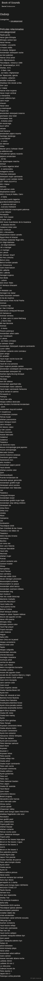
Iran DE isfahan (6, 382)
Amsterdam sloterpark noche (12, 53)
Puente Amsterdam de (9, 478)
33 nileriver (4, 144)
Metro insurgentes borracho (11, 667)
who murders (5, 462)
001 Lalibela (5, 273)
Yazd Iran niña (6, 399)
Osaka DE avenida (7, 786)
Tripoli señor (5, 837)
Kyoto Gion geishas (8, 721)
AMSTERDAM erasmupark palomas (14, 210)
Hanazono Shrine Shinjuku (11, 736)
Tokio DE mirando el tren (10, 695)
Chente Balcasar (7, 655)
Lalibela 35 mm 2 (7, 963)
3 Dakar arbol (5, 220)
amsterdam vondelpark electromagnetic (16, 369)
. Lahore (3, 280)
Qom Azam (4, 791)
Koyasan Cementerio (8, 731)
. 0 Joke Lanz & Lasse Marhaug (13, 318)
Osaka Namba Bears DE (10, 690)
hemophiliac (5, 569)
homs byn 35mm (7, 880)
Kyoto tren (4, 693)
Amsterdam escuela (8, 652)
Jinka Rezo (4, 508)
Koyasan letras (6, 753)
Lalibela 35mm (6, 961)
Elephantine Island (7, 192)
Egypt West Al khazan (9, 237)
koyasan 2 (4, 751)
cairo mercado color (8, 801)
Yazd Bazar (4, 789)
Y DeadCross (5, 412)
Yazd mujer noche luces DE (11, 359)
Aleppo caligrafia (7, 650)
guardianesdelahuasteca (10, 202)
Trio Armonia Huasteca (9, 900)
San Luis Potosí (6, 665)
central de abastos (7, 662)
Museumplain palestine (9, 910)
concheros (4, 538)
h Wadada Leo (6, 290)
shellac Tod (4, 898)
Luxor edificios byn (7, 98)
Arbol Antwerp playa (8, 948)
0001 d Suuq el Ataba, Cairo (11, 194)
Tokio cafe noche (7, 766)
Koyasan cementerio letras (11, 726)
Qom (2, 473)
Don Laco (4, 85)
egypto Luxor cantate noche (11, 179)
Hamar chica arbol (7, 58)
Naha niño (4, 637)
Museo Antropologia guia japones (13, 447)
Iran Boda (4, 278)
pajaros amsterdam (8, 156)
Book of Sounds (11, 2)
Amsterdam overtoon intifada (12, 589)
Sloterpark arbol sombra (10, 485)
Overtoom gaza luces (8, 457)
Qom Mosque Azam (8, 422)
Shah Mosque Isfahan (9, 612)
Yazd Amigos (5, 376)
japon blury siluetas (8, 710)
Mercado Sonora (7, 452)
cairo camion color (7, 683)
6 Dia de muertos (7, 298)
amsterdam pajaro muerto (10, 134)
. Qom (2, 407)
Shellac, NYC (5, 68)
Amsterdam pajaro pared (10, 465)
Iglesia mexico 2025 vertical (11, 678)
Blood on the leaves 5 (9, 850)
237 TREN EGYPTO (8, 182)
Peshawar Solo (6, 118)
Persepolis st (5, 394)
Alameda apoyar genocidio (11, 480)
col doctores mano (7, 445)
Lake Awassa (5, 632)
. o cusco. (4, 141)
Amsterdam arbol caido (9, 333)
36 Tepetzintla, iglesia (9, 75)
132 (1, 521)
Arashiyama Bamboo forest (11, 703)
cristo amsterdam (7, 915)
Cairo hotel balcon (7, 268)
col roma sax (5, 543)
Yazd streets (5, 468)
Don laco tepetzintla (8, 895)
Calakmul (4, 437)
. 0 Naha (3, 197)
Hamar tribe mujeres (8, 91)
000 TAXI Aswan (7, 217)
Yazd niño (4, 551)
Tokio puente (5, 756)
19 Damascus (5, 313)
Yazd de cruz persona (9, 364)
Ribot (2, 516)
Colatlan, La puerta (8, 45)
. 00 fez (3, 159)
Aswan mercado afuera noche (12, 958)
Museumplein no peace (9, 584)
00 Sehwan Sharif (7, 255)
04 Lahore (4, 253)
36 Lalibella (4, 270)
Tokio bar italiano (7, 738)
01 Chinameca (6, 265)
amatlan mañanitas (8, 80)
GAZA (2, 847)
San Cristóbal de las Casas (11, 528)
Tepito (2, 647)
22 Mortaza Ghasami (8, 285)
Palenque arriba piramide (10, 976)
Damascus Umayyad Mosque (12, 311)
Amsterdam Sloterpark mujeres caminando (17, 346)
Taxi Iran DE (5, 931)
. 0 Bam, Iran (5, 70)
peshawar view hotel (8, 116)
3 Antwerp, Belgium (8, 50)
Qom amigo (5, 354)
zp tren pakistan (6, 55)
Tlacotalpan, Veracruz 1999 (11, 63)
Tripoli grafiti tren (7, 824)
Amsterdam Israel (7, 498)
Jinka (2, 146)
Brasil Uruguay (6, 796)
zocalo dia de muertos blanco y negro (15, 675)
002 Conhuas (5, 230)
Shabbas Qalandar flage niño (12, 240)
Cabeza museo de (7, 969)
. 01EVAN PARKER (8, 207)
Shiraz (2, 566)
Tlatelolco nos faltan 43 (9, 531)
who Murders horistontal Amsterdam (14, 404)
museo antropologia (8, 450)
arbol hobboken (6, 946)
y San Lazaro (5, 430)
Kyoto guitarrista (6, 774)
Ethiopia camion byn (8, 40)
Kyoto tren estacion (8, 733)
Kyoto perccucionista (8, 741)
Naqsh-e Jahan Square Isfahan (12, 614)
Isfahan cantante (7, 829)
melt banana (5, 131)
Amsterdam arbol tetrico (10, 586)
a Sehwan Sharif (7, 344)
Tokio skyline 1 (6, 971)
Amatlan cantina (6, 670)
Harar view (4, 106)
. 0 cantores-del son (8, 204)
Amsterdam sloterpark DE (10, 371)
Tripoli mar (4, 111)
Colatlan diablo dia (7, 913)
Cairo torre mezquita (8, 680)
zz (1, 288)
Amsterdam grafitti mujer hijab (12, 500)
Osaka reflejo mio (7, 758)
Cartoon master (6, 564)
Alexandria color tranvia (9, 799)
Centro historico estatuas (10, 455)
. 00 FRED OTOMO (8, 341)
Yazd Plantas (5, 571)
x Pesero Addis (6, 48)
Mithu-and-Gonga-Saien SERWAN (14, 885)
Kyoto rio (3, 870)
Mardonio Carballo (7, 599)
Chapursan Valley (7, 809)
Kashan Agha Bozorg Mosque (12, 374)
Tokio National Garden (9, 781)
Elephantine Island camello (11, 235)
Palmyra (3, 397)
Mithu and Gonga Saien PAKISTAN (14, 812)
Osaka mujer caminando (10, 764)
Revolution (4, 817)
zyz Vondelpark (6, 336)
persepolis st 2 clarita (8, 882)
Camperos (4, 518)
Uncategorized (16, 21)
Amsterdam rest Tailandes (10, 488)
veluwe (3, 129)
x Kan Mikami (5, 212)
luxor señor (4, 126)
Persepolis (4, 215)
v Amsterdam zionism (8, 414)
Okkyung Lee (5, 920)
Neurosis (3, 554)
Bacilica (3, 541)
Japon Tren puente (7, 857)
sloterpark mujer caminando (11, 177)
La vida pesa (5, 966)
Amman (3, 303)
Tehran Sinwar (6, 361)
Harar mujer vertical (8, 93)
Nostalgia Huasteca (8, 657)
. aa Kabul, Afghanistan (9, 73)
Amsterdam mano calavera (11, 387)
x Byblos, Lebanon (7, 78)
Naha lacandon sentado (9, 296)
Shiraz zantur (5, 804)
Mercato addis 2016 (8, 576)
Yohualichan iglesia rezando (11, 154)
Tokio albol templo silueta (10, 862)
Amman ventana (6, 316)
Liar (1, 490)
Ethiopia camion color (9, 624)
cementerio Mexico (7, 794)
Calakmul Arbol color (8, 227)
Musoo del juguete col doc (10, 617)
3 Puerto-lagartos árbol (9, 166)
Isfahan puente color (8, 470)
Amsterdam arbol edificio (10, 953)
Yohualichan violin (7, 189)
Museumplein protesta (9, 581)
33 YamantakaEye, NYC (10, 65)
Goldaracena (8, 6)
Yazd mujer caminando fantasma (13, 389)
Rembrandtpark (6, 475)
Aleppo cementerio (7, 642)
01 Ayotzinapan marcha (9, 161)
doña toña (4, 903)
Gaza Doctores (6, 432)
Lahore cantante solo (8, 561)
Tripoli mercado (6, 630)
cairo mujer (4, 101)
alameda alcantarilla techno (11, 708)
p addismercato (6, 151)
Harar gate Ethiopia (8, 37)
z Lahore (3, 339)
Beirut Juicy (5, 260)
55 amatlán (4, 356)
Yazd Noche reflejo (7, 926)
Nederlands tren (6, 460)
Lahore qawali (5, 807)
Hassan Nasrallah (7, 549)
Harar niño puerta (7, 619)
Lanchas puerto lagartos (10, 199)
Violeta (3, 513)
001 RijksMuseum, (7, 60)
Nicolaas (3, 379)
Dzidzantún (4, 523)
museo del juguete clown (10, 673)
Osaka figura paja (7, 855)
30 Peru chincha (6, 258)
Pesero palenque (7, 331)
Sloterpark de (5, 505)
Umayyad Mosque (7, 495)
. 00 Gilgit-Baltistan (8, 245)
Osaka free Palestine (8, 700)
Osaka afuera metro (8, 728)
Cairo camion (5, 956)
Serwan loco (5, 893)
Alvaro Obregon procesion (10, 579)
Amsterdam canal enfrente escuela (14, 918)
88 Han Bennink (6, 323)
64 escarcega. (6, 123)
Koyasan (3, 748)
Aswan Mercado (6, 435)
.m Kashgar (4, 250)
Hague (2, 635)
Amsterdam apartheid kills (10, 384)
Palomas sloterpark (8, 174)
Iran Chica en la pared (9, 640)
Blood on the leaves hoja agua (12, 839)
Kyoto (2, 718)
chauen (3, 103)
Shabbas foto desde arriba (11, 83)
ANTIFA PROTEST (8, 602)
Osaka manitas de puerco (10, 860)
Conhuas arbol (6, 660)
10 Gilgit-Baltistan (7, 242)
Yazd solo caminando (8, 928)
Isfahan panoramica (8, 419)
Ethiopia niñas (6, 622)
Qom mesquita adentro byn (11, 941)
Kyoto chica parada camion (11, 705)
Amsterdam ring (6, 592)
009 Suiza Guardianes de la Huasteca (15, 222)
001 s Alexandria (7, 232)
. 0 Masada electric (7, 225)
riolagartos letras (7, 172)
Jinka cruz (4, 511)
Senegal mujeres (7, 275)
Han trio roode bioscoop (10, 597)
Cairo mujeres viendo (8, 688)
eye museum (5, 594)
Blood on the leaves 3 (9, 845)
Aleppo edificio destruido (10, 402)
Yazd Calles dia (6, 604)
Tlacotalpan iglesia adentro (11, 908)
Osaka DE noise (6, 713)
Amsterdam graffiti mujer (10, 483)
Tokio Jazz (4, 779)
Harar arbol (4, 951)
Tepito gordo (5, 35)
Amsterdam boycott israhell (11, 409)
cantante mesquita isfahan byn (12, 936)
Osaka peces (5, 867)
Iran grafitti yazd (6, 819)
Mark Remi (4, 746)
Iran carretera (5, 574)
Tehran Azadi (5, 417)
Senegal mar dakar (8, 293)
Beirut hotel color (7, 645)
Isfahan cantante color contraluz (13, 351)
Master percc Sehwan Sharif (11, 149)
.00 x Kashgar (5, 247)
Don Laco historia (7, 546)
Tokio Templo (5, 723)
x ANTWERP (5, 139)
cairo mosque (5, 424)
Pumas (3, 559)
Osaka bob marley (7, 716)
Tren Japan (4, 784)
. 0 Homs (3, 328)
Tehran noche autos (8, 832)
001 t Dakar (5, 184)
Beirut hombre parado (9, 263)
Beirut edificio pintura (8, 872)
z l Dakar (3, 88)
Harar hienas (5, 42)
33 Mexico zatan (6, 427)
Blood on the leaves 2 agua (11, 842)
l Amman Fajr (5, 306)
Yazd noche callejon (8, 933)
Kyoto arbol (4, 865)
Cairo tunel (4, 685)
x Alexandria (5, 96)
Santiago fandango (7, 136)
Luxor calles (5, 349)
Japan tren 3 (5, 974)
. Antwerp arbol (6, 121)
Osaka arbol (5, 761)
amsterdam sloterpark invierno (12, 113)
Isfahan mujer (5, 556)
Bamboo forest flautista (9, 698)
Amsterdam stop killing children (13, 503)
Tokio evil (4, 776)
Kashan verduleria (7, 923)
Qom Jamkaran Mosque (10, 834)
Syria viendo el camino (9, 392)
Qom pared (4, 938)
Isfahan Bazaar (6, 827)
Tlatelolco (4, 442)
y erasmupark (5, 108)
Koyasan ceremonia (8, 769)
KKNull (3, 164)
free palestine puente (8, 852)
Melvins (3, 187)
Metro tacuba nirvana (8, 536)
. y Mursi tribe (5, 321)
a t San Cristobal (7, 308)
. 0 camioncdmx (6, 169)
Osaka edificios (6, 771)
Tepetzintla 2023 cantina (10, 905)
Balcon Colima (6, 609)
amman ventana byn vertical (11, 877)
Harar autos (5, 875)
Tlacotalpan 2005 (7, 526)
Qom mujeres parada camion (12, 366)
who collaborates (7, 822)
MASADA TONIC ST (8, 888)
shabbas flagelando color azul (12, 814)
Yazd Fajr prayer (7, 627)
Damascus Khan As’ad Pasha (12, 301)
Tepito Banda (5, 890)
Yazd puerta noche (7, 607)
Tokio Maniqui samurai (9, 743)
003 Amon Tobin (6, 283)
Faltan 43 (4, 943)
